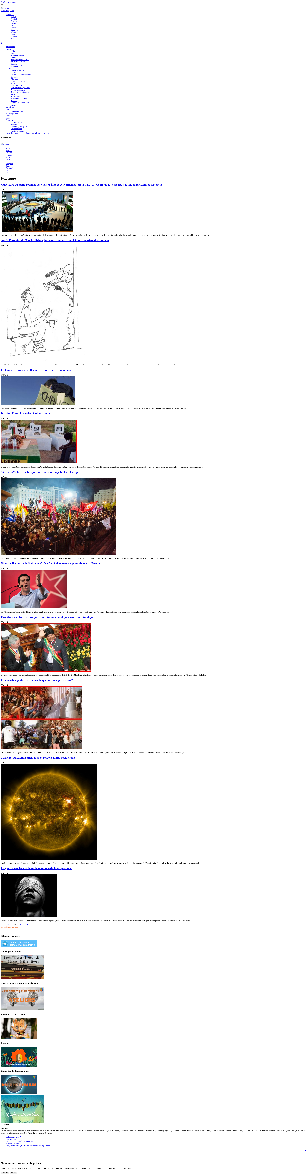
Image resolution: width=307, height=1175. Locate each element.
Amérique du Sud (17, 66)
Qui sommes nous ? (18, 122)
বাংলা (12, 39)
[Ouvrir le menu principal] (2, 4)
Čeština (13, 28)
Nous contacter (16, 129)
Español (14, 19)
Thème (8, 68)
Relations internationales (20, 92)
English (13, 17)
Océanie (14, 64)
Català (13, 26)
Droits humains (16, 86)
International (10, 47)
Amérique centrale (17, 55)
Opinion (9, 109)
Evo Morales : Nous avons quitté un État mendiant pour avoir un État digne (47, 617)
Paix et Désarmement (19, 98)
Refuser (13, 1173)
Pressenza (9, 120)
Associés (14, 124)
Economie (14, 77)
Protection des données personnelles (19, 1141)
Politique (14, 101)
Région (8, 49)
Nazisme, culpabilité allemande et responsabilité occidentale (38, 757)
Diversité (14, 73)
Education (14, 79)
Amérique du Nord (18, 62)
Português (14, 34)
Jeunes (13, 105)
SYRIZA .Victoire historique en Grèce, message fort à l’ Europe (40, 472)
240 (7, 925)
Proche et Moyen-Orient (20, 60)
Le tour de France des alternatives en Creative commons (36, 369)
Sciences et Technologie (20, 103)
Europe (13, 57)
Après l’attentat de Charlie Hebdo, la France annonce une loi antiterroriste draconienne (55, 240)
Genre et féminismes (18, 81)
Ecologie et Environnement (21, 75)
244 (21, 925)
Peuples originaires (18, 90)
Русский (14, 36)
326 (26, 925)
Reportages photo (12, 114)
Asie (12, 53)
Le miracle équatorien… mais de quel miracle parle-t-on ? (37, 680)
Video (8, 118)
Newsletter (5, 11)
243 (17, 925)
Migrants (14, 94)
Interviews (10, 107)
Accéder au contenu (8, 2)
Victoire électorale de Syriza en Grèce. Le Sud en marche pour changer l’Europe (50, 563)
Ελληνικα (14, 30)
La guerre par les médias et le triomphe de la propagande (36, 868)
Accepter (5, 1173)
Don (12, 11)
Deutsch (14, 21)
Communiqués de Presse (15, 111)
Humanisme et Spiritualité (20, 88)
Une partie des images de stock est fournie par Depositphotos (29, 1146)
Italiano (13, 32)
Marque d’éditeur (17, 131)
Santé (13, 83)
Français (9, 15)
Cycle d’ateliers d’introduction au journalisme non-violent (27, 133)
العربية (13, 23)
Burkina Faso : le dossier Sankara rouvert (27, 413)
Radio (8, 116)
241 (11, 925)
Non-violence (16, 96)
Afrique (13, 51)
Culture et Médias (17, 70)
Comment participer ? (19, 127)
